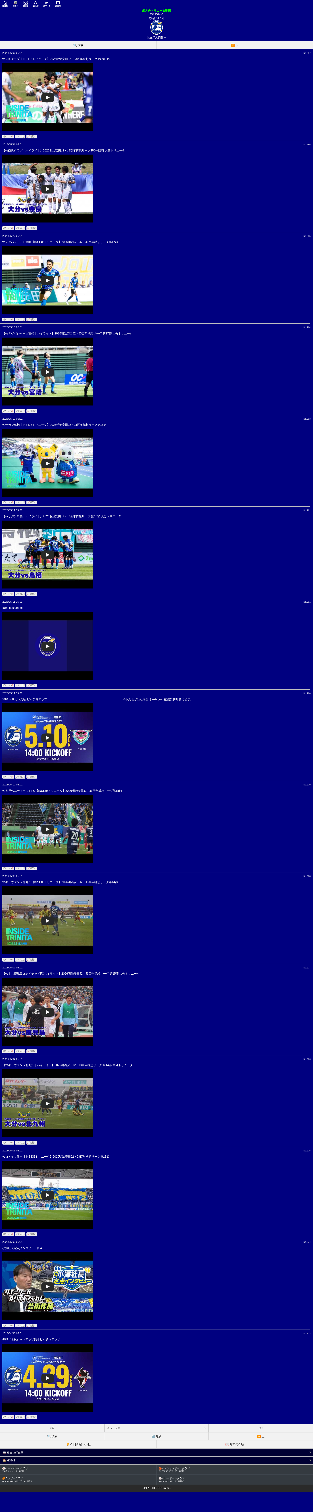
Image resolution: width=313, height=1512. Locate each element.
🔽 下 (234, 45)
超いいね (8, 136)
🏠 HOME (9, 1460)
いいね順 (20, 136)
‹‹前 (52, 1428)
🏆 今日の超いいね (78, 1444)
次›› (260, 1428)
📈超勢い (31, 136)
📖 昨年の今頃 (234, 1444)
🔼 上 (260, 1436)
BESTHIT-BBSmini (156, 1488)
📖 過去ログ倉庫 (13, 1452)
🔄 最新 (156, 1436)
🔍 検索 (78, 45)
